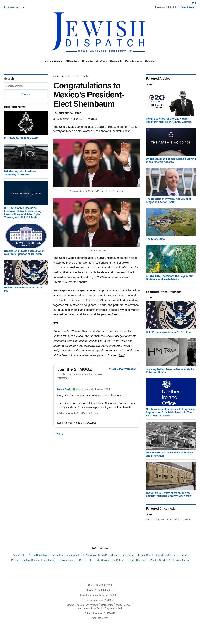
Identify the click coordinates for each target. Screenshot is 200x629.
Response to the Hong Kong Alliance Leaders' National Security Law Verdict (169, 494)
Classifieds (116, 61)
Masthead (49, 560)
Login (23, 7)
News (75, 76)
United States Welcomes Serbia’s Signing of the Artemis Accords (171, 160)
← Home (58, 433)
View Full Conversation (122, 369)
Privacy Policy (67, 560)
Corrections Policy (165, 555)
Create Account (11, 7)
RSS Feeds (86, 560)
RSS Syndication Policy (110, 560)
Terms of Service (136, 560)
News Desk (63, 119)
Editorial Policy (31, 560)
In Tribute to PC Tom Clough (21, 137)
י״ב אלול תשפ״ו (188, 7)
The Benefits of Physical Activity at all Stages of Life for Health (169, 200)
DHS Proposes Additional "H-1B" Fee (168, 332)
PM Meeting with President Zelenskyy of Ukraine (20, 173)
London (85, 76)
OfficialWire (72, 61)
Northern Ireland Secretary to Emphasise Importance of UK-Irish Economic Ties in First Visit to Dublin (170, 412)
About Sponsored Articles (67, 555)
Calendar (150, 61)
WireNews (101, 61)
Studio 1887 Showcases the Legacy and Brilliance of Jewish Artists (169, 278)
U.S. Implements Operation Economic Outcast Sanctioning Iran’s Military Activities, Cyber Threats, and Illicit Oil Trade (22, 213)
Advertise (128, 555)
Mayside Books (133, 61)
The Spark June (155, 239)
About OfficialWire (39, 555)
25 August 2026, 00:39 (166, 7)
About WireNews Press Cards (103, 555)
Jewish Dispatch (54, 61)
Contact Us (144, 555)
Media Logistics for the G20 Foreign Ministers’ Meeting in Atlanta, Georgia (168, 120)
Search (26, 94)
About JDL (19, 555)
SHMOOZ (87, 61)
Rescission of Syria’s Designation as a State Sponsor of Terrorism (24, 252)
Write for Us (182, 560)
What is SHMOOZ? (161, 560)
